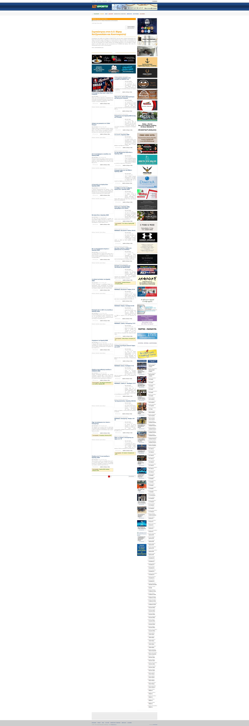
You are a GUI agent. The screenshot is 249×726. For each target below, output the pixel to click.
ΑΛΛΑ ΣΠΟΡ (110, 13)
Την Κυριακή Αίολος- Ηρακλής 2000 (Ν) (125, 401)
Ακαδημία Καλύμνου (152, 422)
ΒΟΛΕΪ (106, 13)
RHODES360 (155, 724)
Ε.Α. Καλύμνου (151, 498)
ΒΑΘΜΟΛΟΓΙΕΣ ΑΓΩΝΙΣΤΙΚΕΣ (115, 722)
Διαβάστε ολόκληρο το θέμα (104, 103)
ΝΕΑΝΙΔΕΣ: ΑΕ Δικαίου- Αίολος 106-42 (124, 230)
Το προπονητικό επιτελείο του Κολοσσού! (141, 475)
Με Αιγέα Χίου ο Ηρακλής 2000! (100, 215)
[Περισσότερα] (102, 78)
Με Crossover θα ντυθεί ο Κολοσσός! (142, 528)
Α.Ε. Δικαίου (151, 379)
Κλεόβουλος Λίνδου (152, 591)
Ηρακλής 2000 (151, 534)
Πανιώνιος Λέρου (152, 657)
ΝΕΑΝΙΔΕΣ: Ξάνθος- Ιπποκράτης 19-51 (124, 323)
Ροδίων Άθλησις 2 (152, 687)
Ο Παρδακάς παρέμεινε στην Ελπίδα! (141, 412)
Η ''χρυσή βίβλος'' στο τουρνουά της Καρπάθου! (141, 440)
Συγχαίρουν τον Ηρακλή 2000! (100, 340)
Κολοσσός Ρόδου (152, 607)
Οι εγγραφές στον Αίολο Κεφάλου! (141, 451)
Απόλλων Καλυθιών (152, 445)
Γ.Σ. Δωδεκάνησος (152, 495)
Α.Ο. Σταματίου (151, 405)
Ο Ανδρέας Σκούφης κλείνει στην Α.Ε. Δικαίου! (141, 397)
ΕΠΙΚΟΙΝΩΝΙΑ (105, 1)
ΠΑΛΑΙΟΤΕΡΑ (132, 476)
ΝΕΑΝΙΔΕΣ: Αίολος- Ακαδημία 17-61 (124, 365)
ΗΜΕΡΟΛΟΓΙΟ (129, 13)
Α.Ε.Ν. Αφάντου (151, 399)
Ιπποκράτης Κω (151, 558)
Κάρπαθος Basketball (153, 584)
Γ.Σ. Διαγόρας (151, 475)
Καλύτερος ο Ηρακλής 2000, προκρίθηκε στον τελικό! (122, 207)
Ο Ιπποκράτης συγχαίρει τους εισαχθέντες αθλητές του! (122, 78)
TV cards (109, 1)
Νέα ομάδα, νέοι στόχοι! (141, 490)
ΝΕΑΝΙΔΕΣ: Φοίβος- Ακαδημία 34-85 (124, 305)
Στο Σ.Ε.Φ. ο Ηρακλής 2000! (121, 134)
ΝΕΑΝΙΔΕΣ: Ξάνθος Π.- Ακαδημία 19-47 (125, 383)
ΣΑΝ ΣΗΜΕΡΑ (142, 13)
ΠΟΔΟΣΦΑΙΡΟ (96, 13)
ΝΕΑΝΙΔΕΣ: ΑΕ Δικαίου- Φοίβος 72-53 (124, 289)
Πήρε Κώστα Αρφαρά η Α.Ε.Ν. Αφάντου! (141, 371)
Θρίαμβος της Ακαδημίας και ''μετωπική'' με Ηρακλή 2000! (122, 266)
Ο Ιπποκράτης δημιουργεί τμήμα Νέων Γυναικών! (141, 385)
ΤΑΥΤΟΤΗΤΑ (93, 1)
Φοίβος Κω (151, 690)
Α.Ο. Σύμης (151, 409)
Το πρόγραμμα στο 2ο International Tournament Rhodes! (141, 538)
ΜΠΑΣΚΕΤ (102, 13)
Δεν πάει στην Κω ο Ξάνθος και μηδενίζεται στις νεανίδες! (123, 248)
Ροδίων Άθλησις (152, 673)
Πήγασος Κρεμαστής (152, 650)
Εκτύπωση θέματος (131, 26)
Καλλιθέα (150, 587)
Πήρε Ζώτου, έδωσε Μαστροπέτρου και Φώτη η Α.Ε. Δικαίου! (124, 97)
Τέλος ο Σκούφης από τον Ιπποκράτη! (142, 502)
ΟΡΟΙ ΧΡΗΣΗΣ (99, 1)
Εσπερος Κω (151, 518)
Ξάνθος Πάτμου (151, 634)
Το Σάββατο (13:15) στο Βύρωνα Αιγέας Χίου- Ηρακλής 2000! (123, 188)
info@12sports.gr (113, 724)
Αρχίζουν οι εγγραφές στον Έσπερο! (141, 462)
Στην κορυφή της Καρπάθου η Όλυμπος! (141, 515)
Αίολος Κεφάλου (152, 412)
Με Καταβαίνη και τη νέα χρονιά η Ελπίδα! (141, 426)
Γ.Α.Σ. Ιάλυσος (151, 448)
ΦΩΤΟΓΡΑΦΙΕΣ (136, 13)
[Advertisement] (102, 228)
